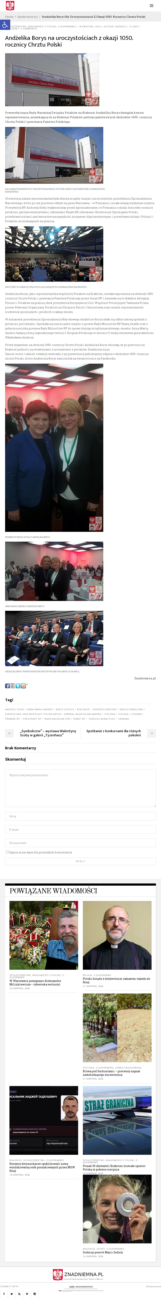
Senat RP (79, 719)
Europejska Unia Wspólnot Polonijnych (33, 714)
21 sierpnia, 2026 (93, 986)
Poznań (137, 714)
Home (9, 16)
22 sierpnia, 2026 (19, 988)
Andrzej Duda (14, 709)
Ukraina (123, 719)
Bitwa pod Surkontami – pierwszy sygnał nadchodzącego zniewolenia (111, 1073)
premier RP (12, 719)
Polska (123, 714)
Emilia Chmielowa (131, 709)
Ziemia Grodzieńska (128, 1068)
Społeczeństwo (27, 16)
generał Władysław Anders (83, 714)
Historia (88, 1068)
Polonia (110, 714)
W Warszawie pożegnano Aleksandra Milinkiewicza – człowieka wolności (35, 982)
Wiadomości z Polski (42, 26)
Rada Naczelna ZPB (57, 719)
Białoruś (83, 709)
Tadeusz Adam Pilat (101, 719)
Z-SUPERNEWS (67, 26)
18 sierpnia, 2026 (19, 1175)
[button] (5, 25)
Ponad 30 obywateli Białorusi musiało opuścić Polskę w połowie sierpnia (114, 1167)
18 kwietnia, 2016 (90, 26)
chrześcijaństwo (104, 709)
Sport (101, 1249)
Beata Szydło (65, 709)
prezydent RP (32, 719)
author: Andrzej (115, 26)
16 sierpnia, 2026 (93, 1256)
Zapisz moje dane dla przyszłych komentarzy (40, 852)
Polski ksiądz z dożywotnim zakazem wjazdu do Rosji (116, 980)
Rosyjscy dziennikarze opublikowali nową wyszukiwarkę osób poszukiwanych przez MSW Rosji (42, 1167)
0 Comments (29, 29)
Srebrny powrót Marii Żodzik (103, 1252)
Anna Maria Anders (40, 709)
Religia (87, 975)
